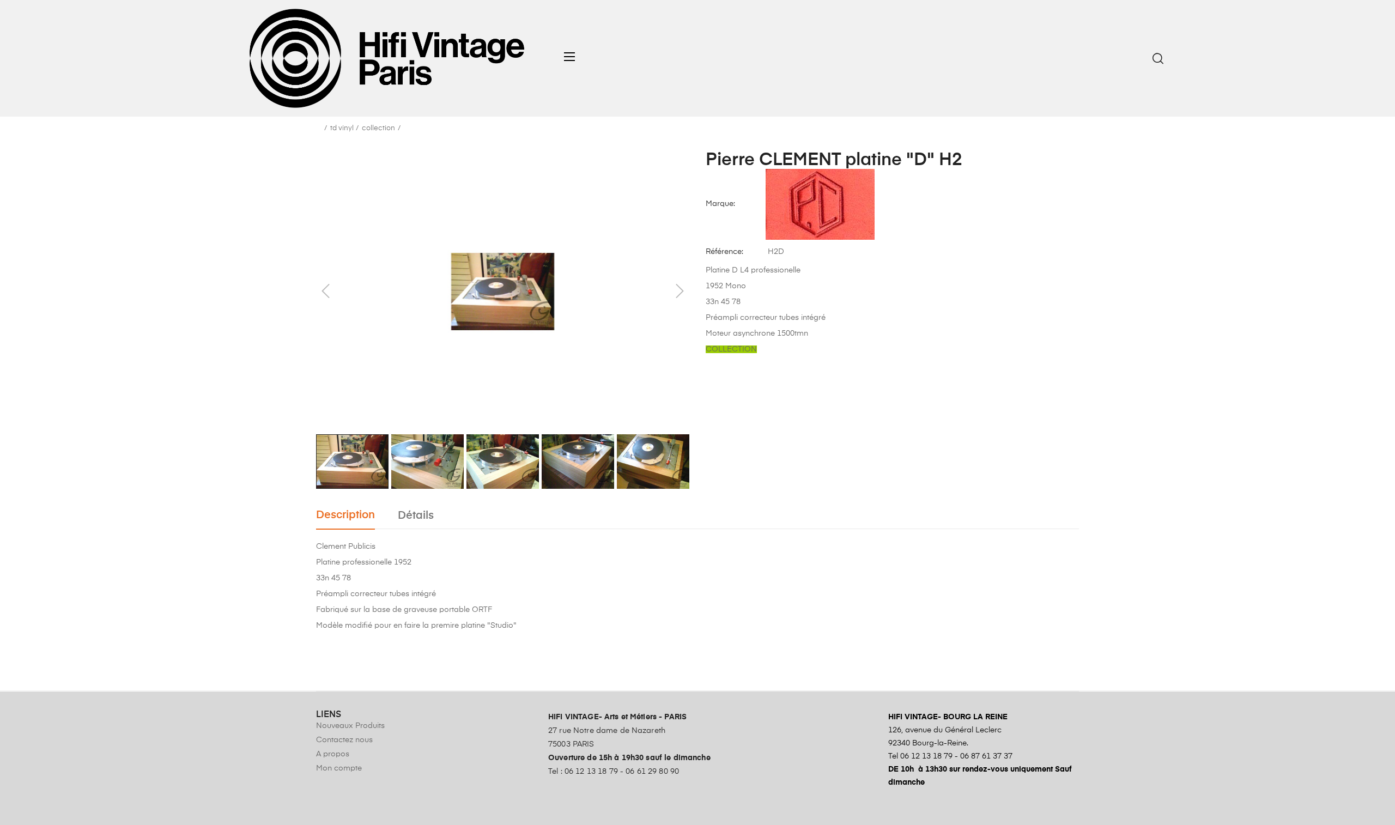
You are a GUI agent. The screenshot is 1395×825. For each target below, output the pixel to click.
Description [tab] (345, 515)
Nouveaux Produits (350, 726)
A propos (332, 754)
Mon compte (339, 768)
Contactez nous (344, 740)
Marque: (720, 204)
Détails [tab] (416, 515)
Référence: (724, 252)
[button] (573, 56)
